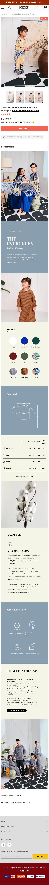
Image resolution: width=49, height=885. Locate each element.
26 (43, 455)
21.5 (34, 468)
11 (43, 462)
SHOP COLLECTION (17, 710)
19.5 (29, 468)
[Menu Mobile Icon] (2, 7)
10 (43, 448)
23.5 (39, 468)
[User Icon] (37, 8)
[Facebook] (3, 845)
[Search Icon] (9, 8)
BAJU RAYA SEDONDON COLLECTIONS (24, 2)
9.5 (39, 448)
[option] (24, 52)
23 (30, 455)
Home (3, 14)
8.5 (30, 448)
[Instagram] (9, 845)
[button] (6, 114)
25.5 (43, 468)
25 (39, 455)
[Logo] (24, 7)
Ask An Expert (25, 803)
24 (34, 455)
